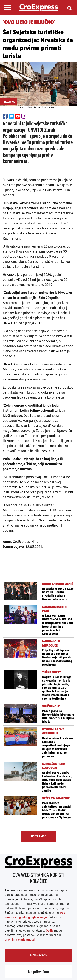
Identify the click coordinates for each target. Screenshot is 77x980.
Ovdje (49, 930)
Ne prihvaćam (38, 972)
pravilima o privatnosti (20, 939)
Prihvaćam (38, 955)
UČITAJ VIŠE (38, 836)
